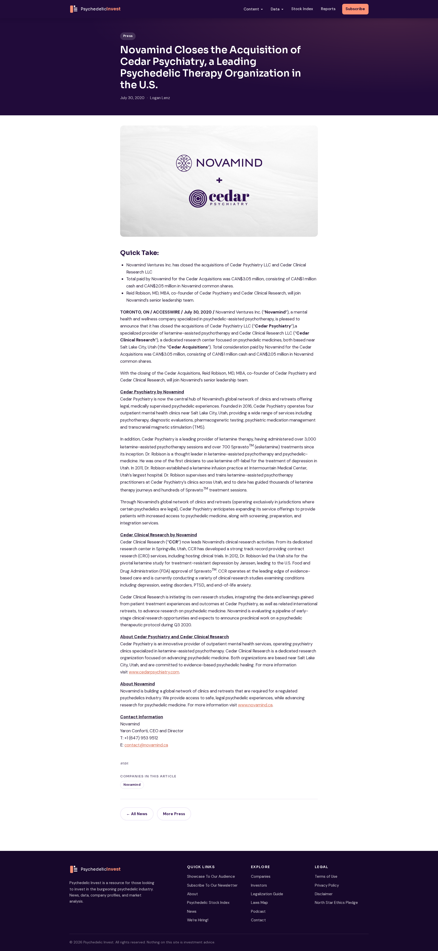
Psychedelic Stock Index (208, 902)
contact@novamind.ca (146, 745)
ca (270, 705)
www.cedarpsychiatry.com (154, 672)
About (192, 894)
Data (275, 9)
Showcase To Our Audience (211, 876)
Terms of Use (326, 876)
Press (128, 36)
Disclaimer (324, 894)
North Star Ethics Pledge (336, 902)
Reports (328, 8)
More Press (174, 813)
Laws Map (259, 902)
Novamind (132, 785)
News (191, 911)
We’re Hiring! (197, 920)
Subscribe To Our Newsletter (212, 885)
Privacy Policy (327, 885)
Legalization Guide (267, 894)
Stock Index (302, 8)
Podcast (258, 911)
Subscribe (355, 8)
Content (251, 9)
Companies (260, 876)
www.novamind (252, 705)
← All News (136, 813)
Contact (258, 920)
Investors (259, 885)
